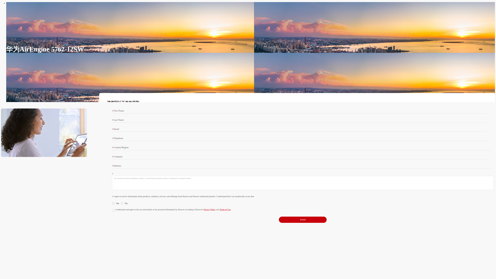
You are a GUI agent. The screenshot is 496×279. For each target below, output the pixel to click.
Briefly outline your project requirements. (129, 173)
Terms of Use (225, 209)
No (126, 203)
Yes (117, 203)
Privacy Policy (210, 209)
